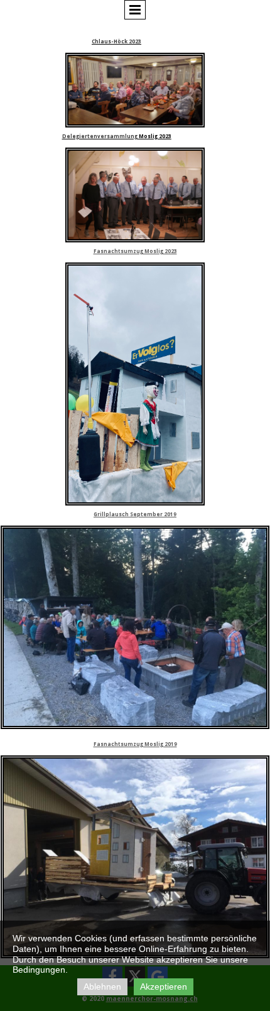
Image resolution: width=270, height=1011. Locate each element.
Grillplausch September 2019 (135, 514)
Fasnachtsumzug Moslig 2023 (135, 250)
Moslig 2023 (155, 135)
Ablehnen (102, 986)
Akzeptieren (163, 986)
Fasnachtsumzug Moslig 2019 (135, 743)
